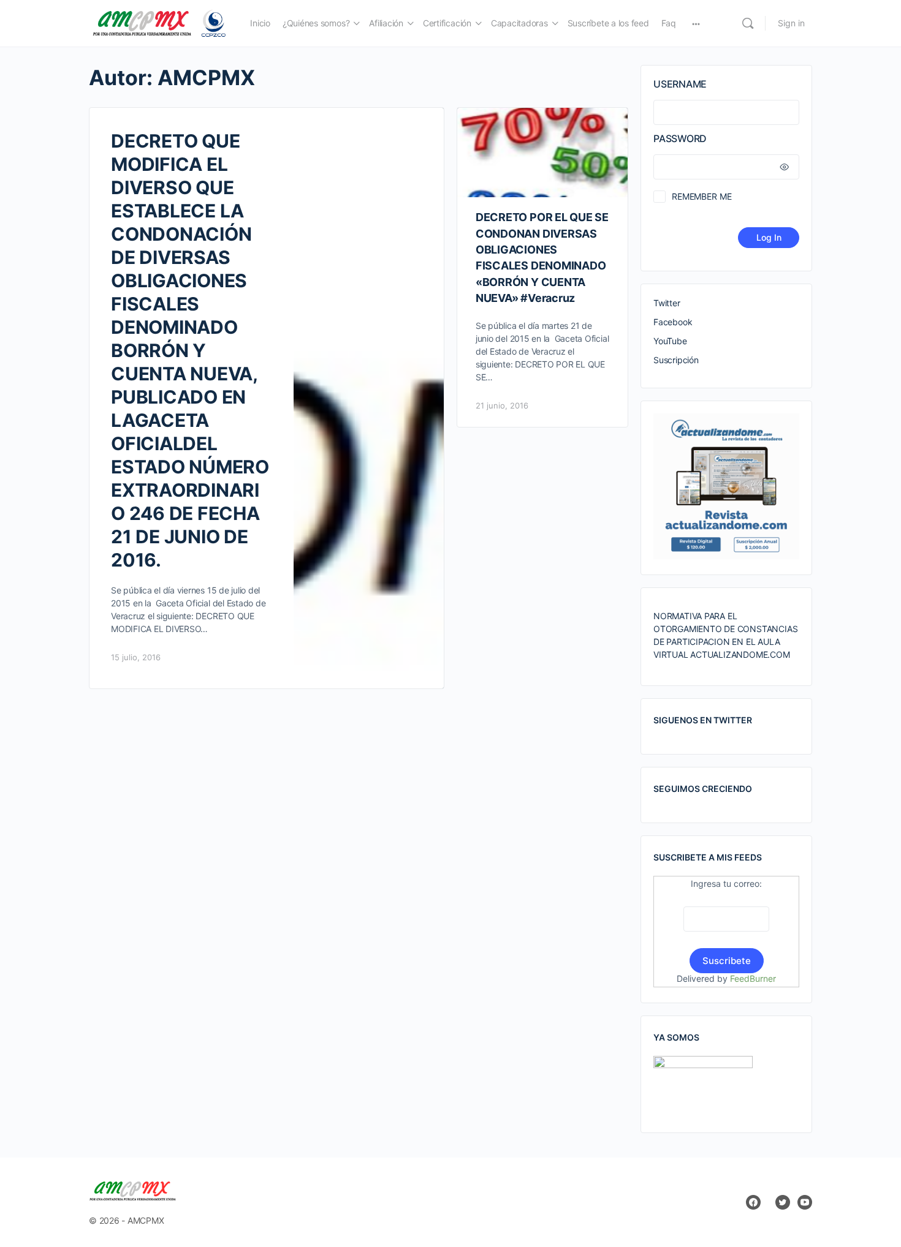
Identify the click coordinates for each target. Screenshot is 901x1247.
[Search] (748, 23)
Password (680, 138)
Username (680, 84)
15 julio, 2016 (136, 657)
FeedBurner (753, 978)
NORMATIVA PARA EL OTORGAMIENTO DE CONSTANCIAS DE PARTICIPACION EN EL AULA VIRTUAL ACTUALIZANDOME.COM (725, 635)
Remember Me (701, 196)
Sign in (791, 23)
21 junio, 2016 (502, 405)
